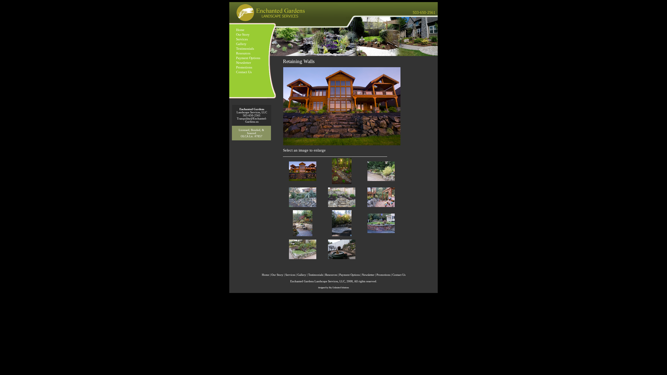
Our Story (243, 34)
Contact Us (244, 72)
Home (240, 30)
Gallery (241, 44)
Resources (243, 53)
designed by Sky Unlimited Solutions (333, 287)
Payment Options (248, 58)
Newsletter (243, 63)
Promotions (244, 67)
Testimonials (245, 49)
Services (242, 39)
